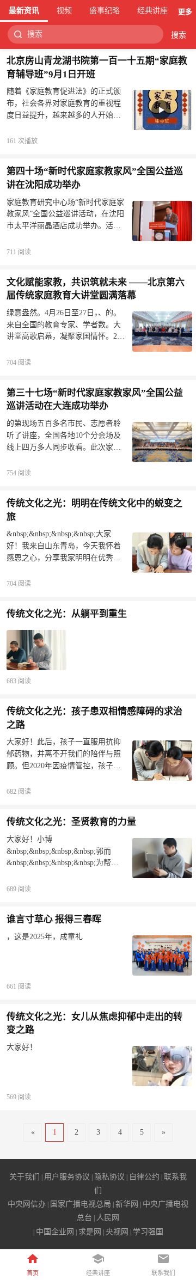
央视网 (117, 1232)
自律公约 (144, 1177)
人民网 (107, 1218)
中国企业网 (55, 1232)
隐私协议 (109, 1177)
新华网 (126, 1204)
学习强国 (148, 1232)
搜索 (178, 35)
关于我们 (24, 1177)
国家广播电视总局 (80, 1204)
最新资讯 (24, 11)
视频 (64, 11)
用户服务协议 (67, 1177)
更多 (185, 12)
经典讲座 (152, 11)
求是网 (89, 1232)
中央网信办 (27, 1204)
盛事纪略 (104, 11)
